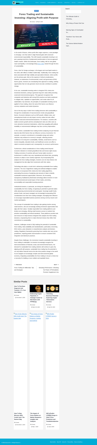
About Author (53, 442)
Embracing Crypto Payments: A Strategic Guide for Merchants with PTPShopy (36, 297)
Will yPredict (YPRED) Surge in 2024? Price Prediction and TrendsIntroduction (52, 417)
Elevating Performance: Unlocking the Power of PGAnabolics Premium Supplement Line (49, 268)
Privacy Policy (70, 442)
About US (59, 442)
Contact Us (81, 3)
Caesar (33, 21)
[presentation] (36, 288)
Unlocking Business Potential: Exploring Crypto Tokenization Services (52, 297)
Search (67, 8)
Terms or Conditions (78, 442)
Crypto (36, 10)
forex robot (41, 63)
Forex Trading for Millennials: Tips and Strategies (24, 267)
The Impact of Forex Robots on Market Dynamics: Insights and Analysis (36, 417)
